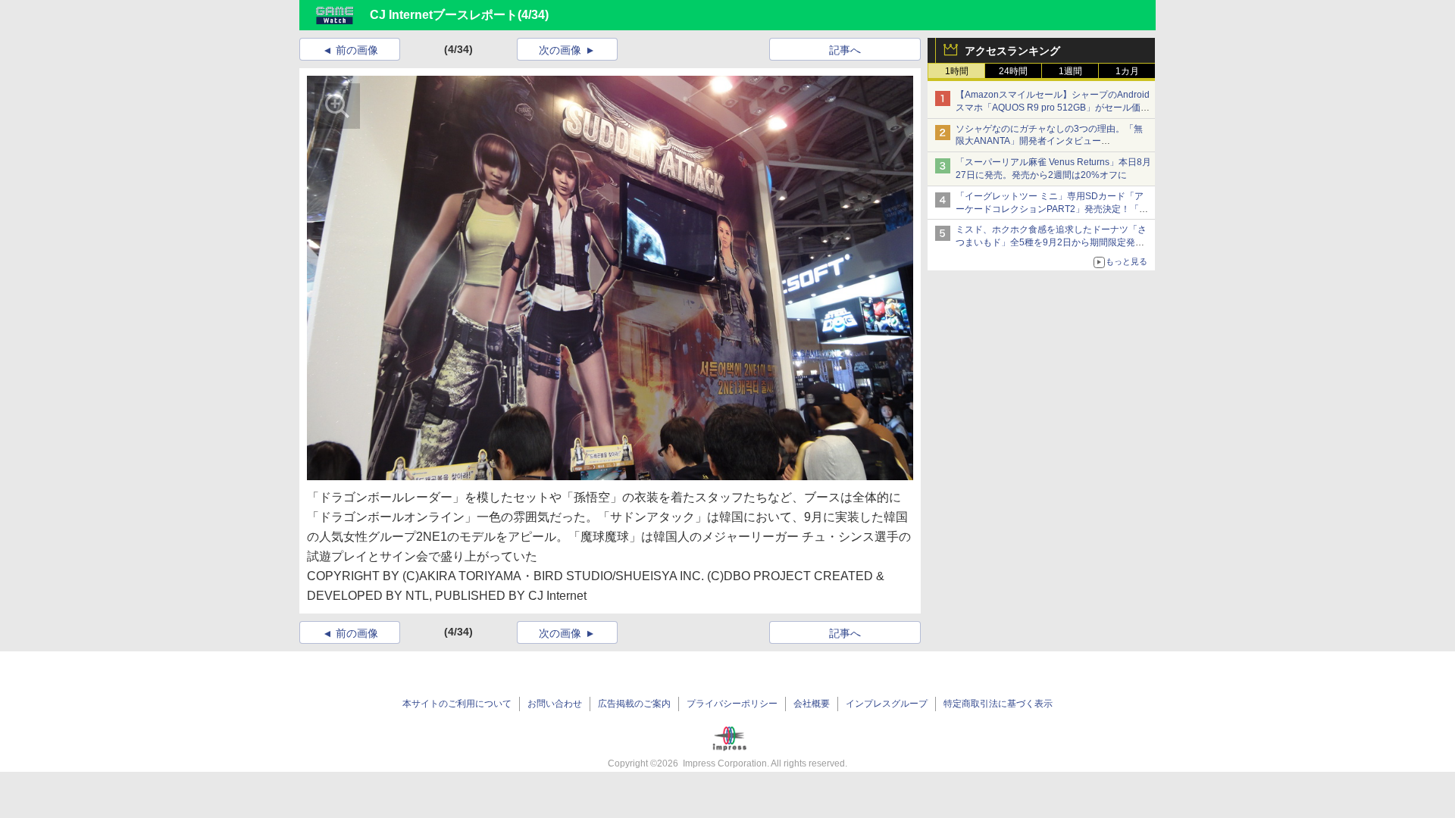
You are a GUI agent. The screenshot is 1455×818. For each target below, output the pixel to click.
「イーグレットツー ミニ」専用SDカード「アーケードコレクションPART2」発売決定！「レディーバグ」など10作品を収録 (1052, 209)
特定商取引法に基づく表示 (998, 703)
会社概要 (811, 703)
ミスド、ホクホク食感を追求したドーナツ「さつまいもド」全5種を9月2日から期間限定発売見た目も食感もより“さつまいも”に (1051, 242)
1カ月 (1127, 71)
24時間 (1013, 71)
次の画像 (560, 50)
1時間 (956, 71)
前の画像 (357, 50)
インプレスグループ (887, 703)
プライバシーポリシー (732, 703)
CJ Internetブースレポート (444, 14)
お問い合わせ (554, 703)
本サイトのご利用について (457, 703)
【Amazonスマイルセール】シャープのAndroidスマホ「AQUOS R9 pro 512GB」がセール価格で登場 (1053, 107)
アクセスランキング (1012, 51)
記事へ (845, 50)
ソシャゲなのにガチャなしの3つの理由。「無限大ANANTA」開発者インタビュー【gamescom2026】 (1049, 141)
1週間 (1070, 71)
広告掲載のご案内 (634, 703)
